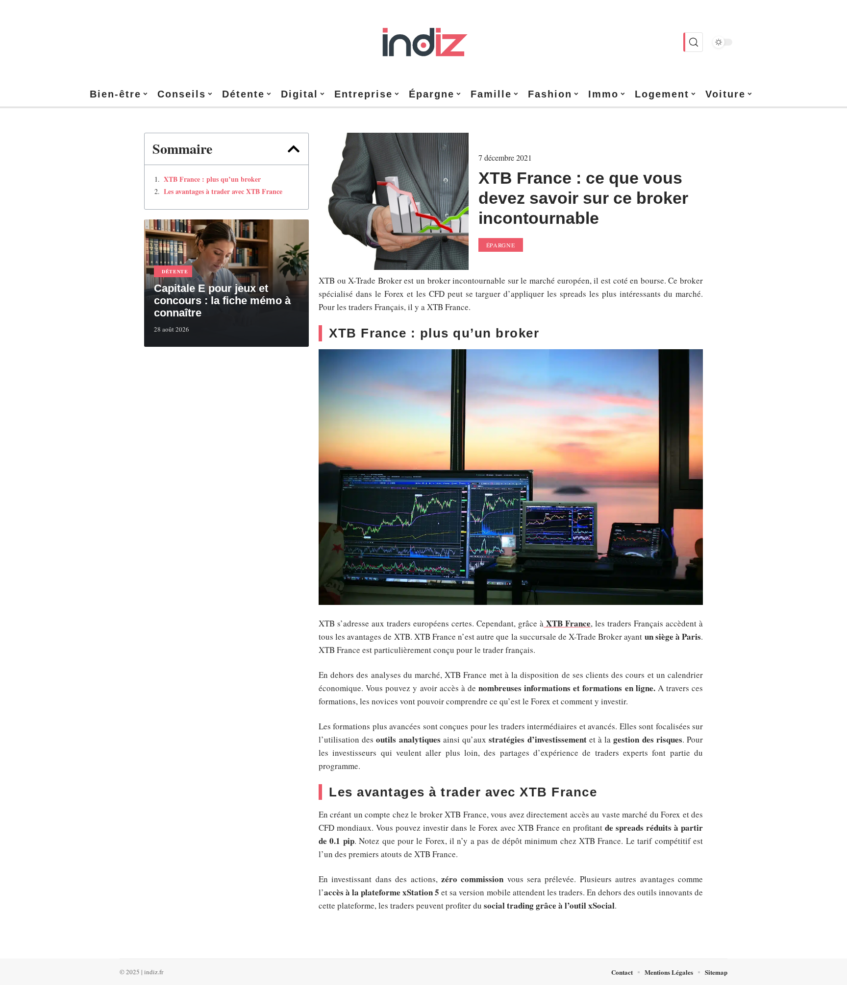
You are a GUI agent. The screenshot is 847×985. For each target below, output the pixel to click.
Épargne (500, 245)
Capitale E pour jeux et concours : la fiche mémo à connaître (222, 300)
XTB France (567, 623)
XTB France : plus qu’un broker (212, 179)
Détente (175, 271)
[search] (693, 42)
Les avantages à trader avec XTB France (223, 191)
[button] (293, 149)
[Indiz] (423, 42)
